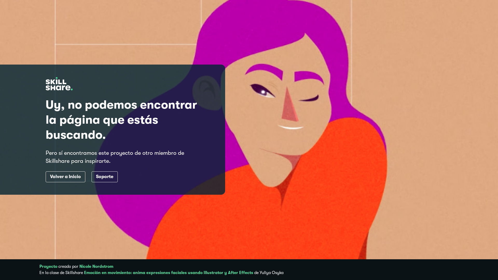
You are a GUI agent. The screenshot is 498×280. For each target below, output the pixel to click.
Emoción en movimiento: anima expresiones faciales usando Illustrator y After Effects (168, 272)
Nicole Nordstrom (96, 266)
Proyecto (48, 266)
